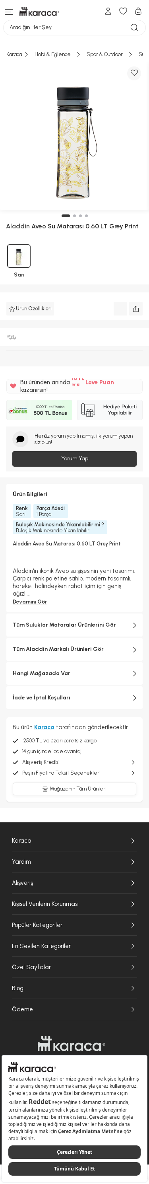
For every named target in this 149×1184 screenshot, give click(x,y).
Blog (17, 988)
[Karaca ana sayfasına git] (71, 1043)
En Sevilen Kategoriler (41, 946)
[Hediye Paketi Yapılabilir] (110, 409)
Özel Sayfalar (31, 967)
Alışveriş (22, 882)
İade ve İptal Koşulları (41, 697)
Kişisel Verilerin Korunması (45, 903)
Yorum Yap (74, 458)
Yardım (21, 861)
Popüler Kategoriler (37, 925)
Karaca (21, 840)
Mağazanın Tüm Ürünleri (78, 789)
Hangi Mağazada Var (41, 673)
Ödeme (22, 1009)
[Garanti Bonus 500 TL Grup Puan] (39, 409)
